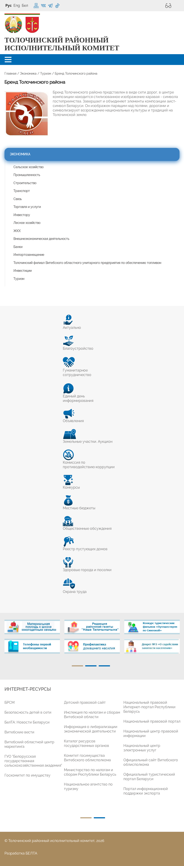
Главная (10, 73)
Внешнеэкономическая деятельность (41, 238)
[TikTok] (57, 5)
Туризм (45, 73)
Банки (17, 247)
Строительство (24, 183)
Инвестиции (22, 270)
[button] (8, 59)
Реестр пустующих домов (85, 549)
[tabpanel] (32, 639)
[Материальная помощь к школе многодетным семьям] (32, 627)
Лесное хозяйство (26, 223)
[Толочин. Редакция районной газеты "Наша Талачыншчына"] (92, 627)
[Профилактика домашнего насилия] (92, 646)
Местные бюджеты (79, 508)
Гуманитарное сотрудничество (77, 372)
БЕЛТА (31, 853)
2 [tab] (90, 666)
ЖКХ (17, 231)
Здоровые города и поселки (87, 570)
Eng (16, 5)
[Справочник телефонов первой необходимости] (32, 646)
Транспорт (21, 191)
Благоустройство (78, 348)
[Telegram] (50, 5)
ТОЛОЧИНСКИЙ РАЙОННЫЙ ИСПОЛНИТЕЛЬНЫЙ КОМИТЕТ (61, 44)
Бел (25, 5)
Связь (17, 199)
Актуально (72, 327)
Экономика (28, 73)
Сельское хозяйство (28, 167)
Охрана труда (75, 592)
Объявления (73, 421)
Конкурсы (71, 487)
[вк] (43, 5)
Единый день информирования (78, 398)
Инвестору (21, 215)
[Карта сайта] (36, 5)
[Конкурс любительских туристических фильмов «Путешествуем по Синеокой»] (152, 627)
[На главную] (13, 25)
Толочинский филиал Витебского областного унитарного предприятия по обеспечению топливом (87, 263)
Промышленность (26, 175)
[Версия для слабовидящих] (167, 5)
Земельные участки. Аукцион (87, 441)
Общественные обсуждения (87, 528)
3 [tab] (104, 666)
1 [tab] (77, 666)
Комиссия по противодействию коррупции (89, 464)
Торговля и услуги (27, 207)
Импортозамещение (28, 254)
